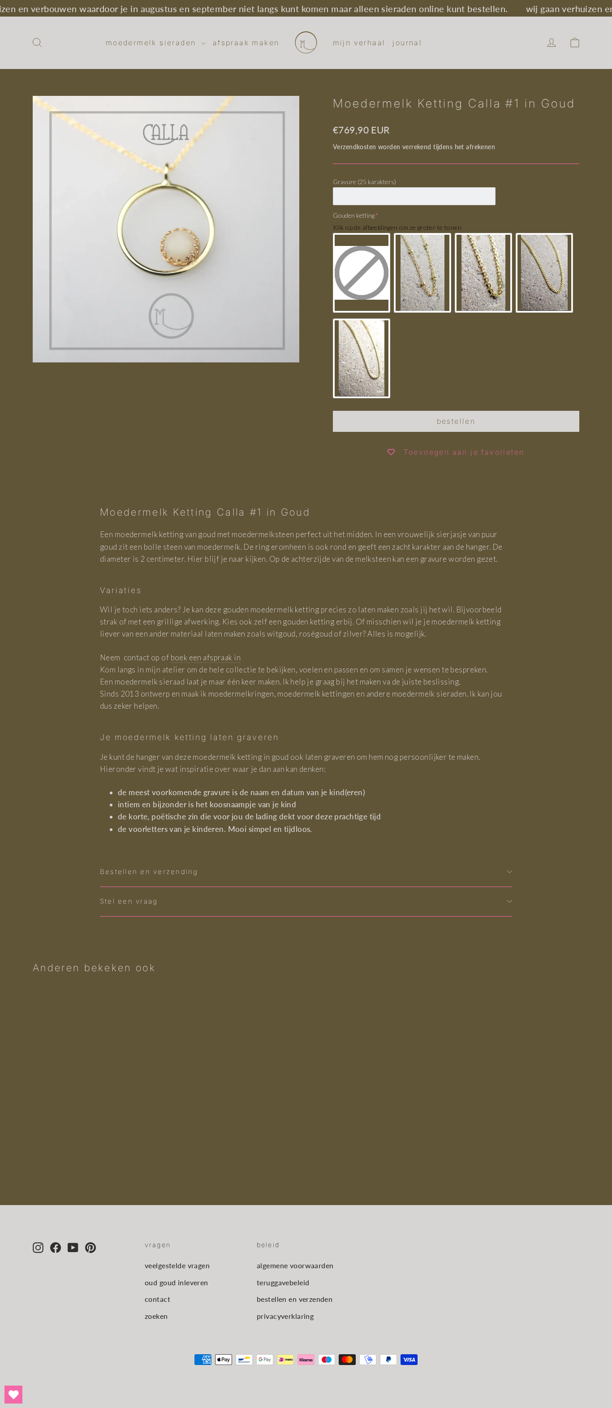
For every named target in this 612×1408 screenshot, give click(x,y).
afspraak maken (246, 42)
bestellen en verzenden (294, 1299)
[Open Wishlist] (13, 1395)
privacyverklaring (285, 1316)
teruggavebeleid (283, 1282)
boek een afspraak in (206, 657)
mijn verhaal (359, 42)
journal (407, 42)
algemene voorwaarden (295, 1265)
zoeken (156, 1316)
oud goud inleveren (176, 1282)
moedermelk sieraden (152, 42)
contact (157, 1299)
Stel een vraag (129, 901)
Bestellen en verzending (149, 872)
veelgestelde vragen (177, 1265)
